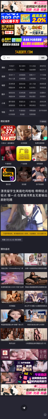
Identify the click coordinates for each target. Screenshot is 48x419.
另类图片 (43, 96)
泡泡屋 (22, 114)
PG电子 (11, 66)
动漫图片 (43, 93)
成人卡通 (32, 84)
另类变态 (43, 87)
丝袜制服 (22, 79)
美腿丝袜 (12, 96)
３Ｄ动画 (43, 75)
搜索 (42, 58)
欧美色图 (32, 93)
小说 (3, 103)
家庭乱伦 (22, 102)
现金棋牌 (32, 70)
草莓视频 (32, 110)
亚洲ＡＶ (12, 75)
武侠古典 (43, 102)
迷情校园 (12, 105)
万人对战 (32, 66)
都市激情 (12, 102)
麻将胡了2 (11, 70)
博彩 (3, 67)
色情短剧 (32, 114)
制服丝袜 (12, 87)
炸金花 (22, 70)
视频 (3, 76)
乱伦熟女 (32, 87)
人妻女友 (32, 102)
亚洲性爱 (12, 84)
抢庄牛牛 (43, 70)
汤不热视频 (43, 110)
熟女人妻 (12, 79)
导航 (3, 112)
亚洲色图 (22, 93)
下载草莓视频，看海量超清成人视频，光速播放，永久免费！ (24, 233)
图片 (3, 94)
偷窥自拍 (12, 93)
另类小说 (22, 105)
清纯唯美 (22, 96)
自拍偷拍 (22, 75)
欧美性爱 (43, 84)
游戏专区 (43, 66)
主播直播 (32, 79)
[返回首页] (45, 414)
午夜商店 (22, 110)
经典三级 (22, 87)
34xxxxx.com (24, 52)
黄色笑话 (32, 105)
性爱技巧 (43, 105)
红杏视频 (12, 114)
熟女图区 (32, 96)
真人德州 (22, 66)
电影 (3, 85)
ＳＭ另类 (43, 79)
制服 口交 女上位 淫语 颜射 (11, 240)
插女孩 (11, 110)
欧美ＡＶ (32, 75)
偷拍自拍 (22, 84)
